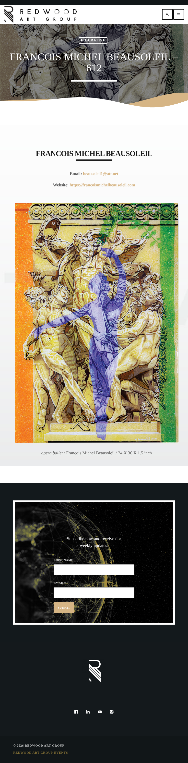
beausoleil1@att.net (100, 173)
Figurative (93, 40)
